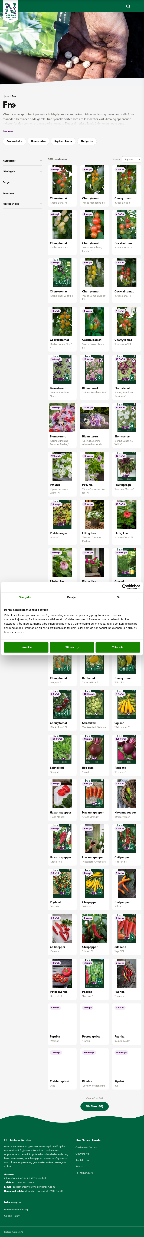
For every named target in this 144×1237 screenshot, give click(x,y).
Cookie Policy (12, 1215)
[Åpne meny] (137, 6)
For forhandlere (84, 1172)
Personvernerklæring (16, 1209)
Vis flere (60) (94, 1106)
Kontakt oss (82, 1160)
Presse (79, 1166)
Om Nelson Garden (86, 1147)
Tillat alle (117, 647)
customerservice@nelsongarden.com (34, 1186)
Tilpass (70, 647)
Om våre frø (82, 1153)
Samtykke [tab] (25, 596)
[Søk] (128, 6)
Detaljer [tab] (72, 596)
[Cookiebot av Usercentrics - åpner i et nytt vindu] (124, 586)
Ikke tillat (26, 647)
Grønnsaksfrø (14, 141)
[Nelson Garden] (10, 11)
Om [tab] (119, 596)
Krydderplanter (63, 141)
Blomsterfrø (38, 141)
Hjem (6, 96)
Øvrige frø (87, 141)
